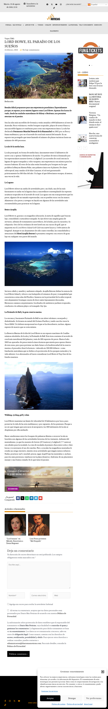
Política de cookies (58, 704)
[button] (102, 671)
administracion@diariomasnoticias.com (24, 643)
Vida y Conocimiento (86, 25)
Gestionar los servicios (49, 691)
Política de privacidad (75, 704)
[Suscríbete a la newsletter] (24, 3)
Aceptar (50, 698)
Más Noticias (17, 25)
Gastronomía (73, 25)
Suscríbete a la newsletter (32, 5)
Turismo (40, 25)
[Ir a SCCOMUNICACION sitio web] (91, 170)
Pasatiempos (54, 31)
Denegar (72, 698)
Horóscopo (98, 25)
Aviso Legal (88, 704)
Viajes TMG (9, 38)
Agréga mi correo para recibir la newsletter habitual (31, 604)
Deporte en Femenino (59, 25)
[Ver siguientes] (85, 148)
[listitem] (91, 83)
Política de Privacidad (16, 646)
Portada (8, 25)
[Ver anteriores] (80, 148)
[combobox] (78, 4)
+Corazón (48, 25)
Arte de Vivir (29, 25)
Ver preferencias (93, 698)
